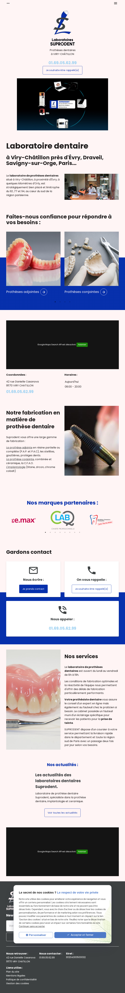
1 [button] (55, 301)
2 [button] (60, 301)
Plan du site (12, 971)
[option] (62, 104)
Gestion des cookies (17, 983)
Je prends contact (33, 589)
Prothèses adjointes (26, 291)
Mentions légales (15, 975)
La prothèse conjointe (20, 459)
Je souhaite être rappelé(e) (62, 70)
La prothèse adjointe (19, 447)
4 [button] (69, 301)
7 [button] (74, 532)
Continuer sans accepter (32, 926)
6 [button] (69, 532)
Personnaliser (37, 935)
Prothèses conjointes (85, 291)
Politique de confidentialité (21, 979)
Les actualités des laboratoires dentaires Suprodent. (58, 780)
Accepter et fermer (81, 934)
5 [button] (65, 532)
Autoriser (82, 344)
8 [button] (79, 532)
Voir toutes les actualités (62, 812)
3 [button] (65, 301)
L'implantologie (15, 467)
